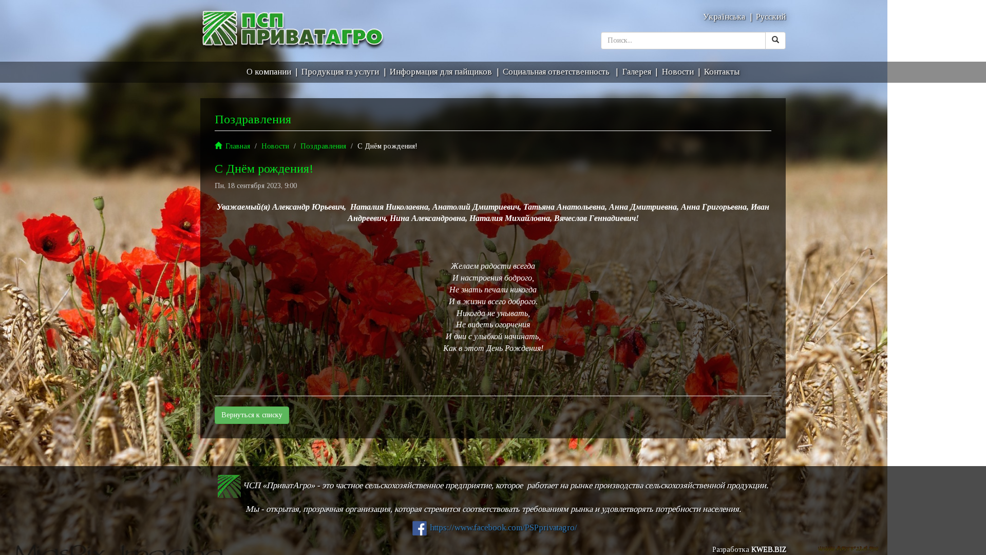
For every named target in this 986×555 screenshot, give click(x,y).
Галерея (636, 72)
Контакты (722, 72)
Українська (724, 17)
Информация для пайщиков (441, 72)
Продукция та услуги (340, 72)
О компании (268, 72)
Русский (771, 17)
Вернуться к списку (251, 415)
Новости (678, 72)
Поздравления (323, 146)
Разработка (749, 549)
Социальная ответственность (557, 72)
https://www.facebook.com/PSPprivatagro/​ (503, 527)
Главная (237, 146)
